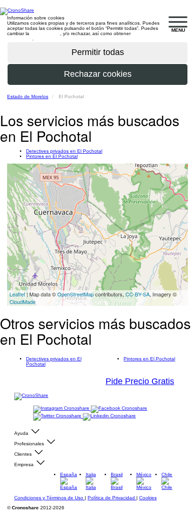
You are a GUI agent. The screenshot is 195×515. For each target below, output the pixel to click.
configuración (45, 33)
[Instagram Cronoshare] (62, 408)
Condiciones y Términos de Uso (49, 497)
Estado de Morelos (27, 96)
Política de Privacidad (112, 497)
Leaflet (17, 294)
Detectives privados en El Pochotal (64, 151)
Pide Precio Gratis (140, 381)
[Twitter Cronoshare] (58, 416)
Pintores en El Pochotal (52, 156)
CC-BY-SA (137, 294)
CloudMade (22, 301)
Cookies (148, 497)
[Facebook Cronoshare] (119, 408)
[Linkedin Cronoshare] (109, 416)
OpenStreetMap (75, 294)
